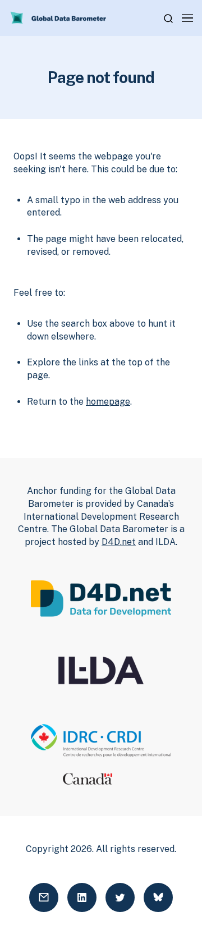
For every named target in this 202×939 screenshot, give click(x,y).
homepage (108, 401)
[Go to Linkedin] (82, 897)
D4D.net (119, 542)
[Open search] (168, 18)
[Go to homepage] (58, 18)
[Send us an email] (43, 897)
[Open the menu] (187, 18)
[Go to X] (120, 897)
